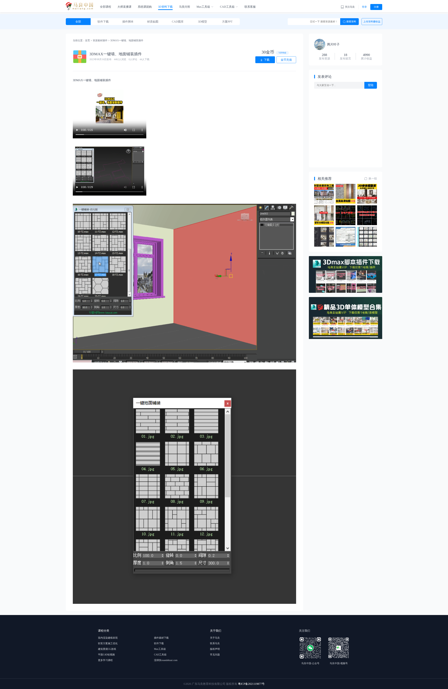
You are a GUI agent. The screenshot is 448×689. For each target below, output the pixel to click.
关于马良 (215, 638)
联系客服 (250, 6)
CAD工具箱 (227, 6)
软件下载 (103, 21)
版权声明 (215, 649)
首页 (87, 40)
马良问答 (184, 6)
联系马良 (215, 643)
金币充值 (286, 59)
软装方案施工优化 (108, 643)
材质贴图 (152, 21)
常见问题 (215, 654)
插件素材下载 (161, 638)
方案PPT (227, 21)
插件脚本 (128, 21)
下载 (267, 59)
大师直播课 (124, 6)
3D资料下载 (165, 6)
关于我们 (215, 630)
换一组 (373, 178)
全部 (78, 21)
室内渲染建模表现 (108, 638)
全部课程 (105, 6)
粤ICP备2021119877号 (251, 683)
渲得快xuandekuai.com (165, 660)
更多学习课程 (105, 660)
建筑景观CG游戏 (107, 649)
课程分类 (103, 630)
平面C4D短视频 (106, 654)
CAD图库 (178, 21)
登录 (364, 7)
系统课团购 (145, 6)
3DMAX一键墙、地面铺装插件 (126, 40)
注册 (376, 7)
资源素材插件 (100, 40)
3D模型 (202, 21)
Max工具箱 (203, 6)
